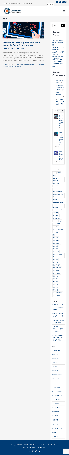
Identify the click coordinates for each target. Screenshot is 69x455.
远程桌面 (55, 284)
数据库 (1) (56, 411)
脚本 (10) (55, 424)
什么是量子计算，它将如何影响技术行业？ (60, 101)
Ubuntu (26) (56, 387)
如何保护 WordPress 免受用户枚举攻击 (58, 329)
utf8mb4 (55, 212)
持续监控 (55, 249)
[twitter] (60, 2)
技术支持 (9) (56, 407)
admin (5, 64)
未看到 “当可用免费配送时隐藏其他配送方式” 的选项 (58, 64)
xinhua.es (44, 447)
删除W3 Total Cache (58, 235)
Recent (59, 111)
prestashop (56, 188)
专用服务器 (31, 64)
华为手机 (55, 237)
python (55, 199)
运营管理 (55, 281)
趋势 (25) (55, 432)
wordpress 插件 (57, 218)
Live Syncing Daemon (56, 179)
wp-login (55, 221)
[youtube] (65, 2)
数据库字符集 (56, 265)
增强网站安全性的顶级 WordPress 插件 (61, 156)
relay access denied (58, 202)
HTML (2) (55, 358)
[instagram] (63, 2)
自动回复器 (56, 270)
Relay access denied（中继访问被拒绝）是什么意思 (61, 138)
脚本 (13, 66)
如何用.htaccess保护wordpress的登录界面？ (58, 42)
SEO (54, 210)
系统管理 (5, 66)
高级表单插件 (56, 295)
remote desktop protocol (57, 206)
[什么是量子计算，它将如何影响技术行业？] (56, 115)
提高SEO (55, 259)
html (54, 175)
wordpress (56, 215)
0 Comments (18, 66)
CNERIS (26, 445)
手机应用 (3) (56, 403)
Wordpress (26, 64)
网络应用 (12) (57, 420)
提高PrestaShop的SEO (57, 255)
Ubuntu (21, 64)
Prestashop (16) (57, 375)
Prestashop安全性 (57, 191)
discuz (59, 172)
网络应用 (9, 66)
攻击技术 (55, 262)
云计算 (61, 221)
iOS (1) (55, 362)
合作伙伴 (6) (56, 399)
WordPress (54, 445)
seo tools (60, 210)
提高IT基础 (56, 251)
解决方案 (55, 276)
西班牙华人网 (56, 273)
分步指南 (55, 232)
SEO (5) (55, 383)
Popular (55, 111)
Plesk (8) (55, 370)
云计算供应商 (56, 224)
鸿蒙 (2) (55, 436)
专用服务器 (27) (57, 395)
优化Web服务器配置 (58, 229)
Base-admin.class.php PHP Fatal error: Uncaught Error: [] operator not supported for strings (22, 45)
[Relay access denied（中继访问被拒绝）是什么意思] (56, 133)
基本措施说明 (56, 243)
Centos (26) (56, 350)
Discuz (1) (56, 354)
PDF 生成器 (56, 183)
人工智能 (55, 226)
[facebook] (57, 2)
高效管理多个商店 (57, 292)
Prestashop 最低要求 (58, 195)
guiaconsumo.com (34, 447)
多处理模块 (56, 246)
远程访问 (55, 290)
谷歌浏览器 (56, 279)
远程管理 (55, 287)
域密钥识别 (56, 240)
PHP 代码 (55, 186)
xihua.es (24, 447)
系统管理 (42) (57, 416)
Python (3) (56, 379)
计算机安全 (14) (57, 428)
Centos (17, 64)
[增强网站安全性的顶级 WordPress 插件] (56, 152)
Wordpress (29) (57, 391)
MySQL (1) (56, 366)
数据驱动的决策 (57, 267)
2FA (54, 172)
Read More (41, 64)
